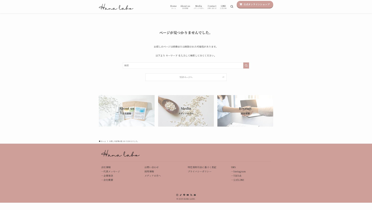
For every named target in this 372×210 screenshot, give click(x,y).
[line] (184, 195)
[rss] (191, 195)
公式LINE (238, 180)
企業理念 (108, 175)
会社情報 (106, 167)
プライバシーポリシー (200, 171)
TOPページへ (186, 77)
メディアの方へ (152, 175)
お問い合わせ (151, 167)
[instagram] (177, 195)
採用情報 (149, 171)
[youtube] (187, 195)
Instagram (239, 171)
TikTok (237, 175)
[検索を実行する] (246, 65)
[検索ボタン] (232, 6)
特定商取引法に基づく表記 (202, 167)
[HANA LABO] (116, 6)
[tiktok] (180, 195)
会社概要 (108, 180)
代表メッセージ (111, 171)
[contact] (194, 195)
